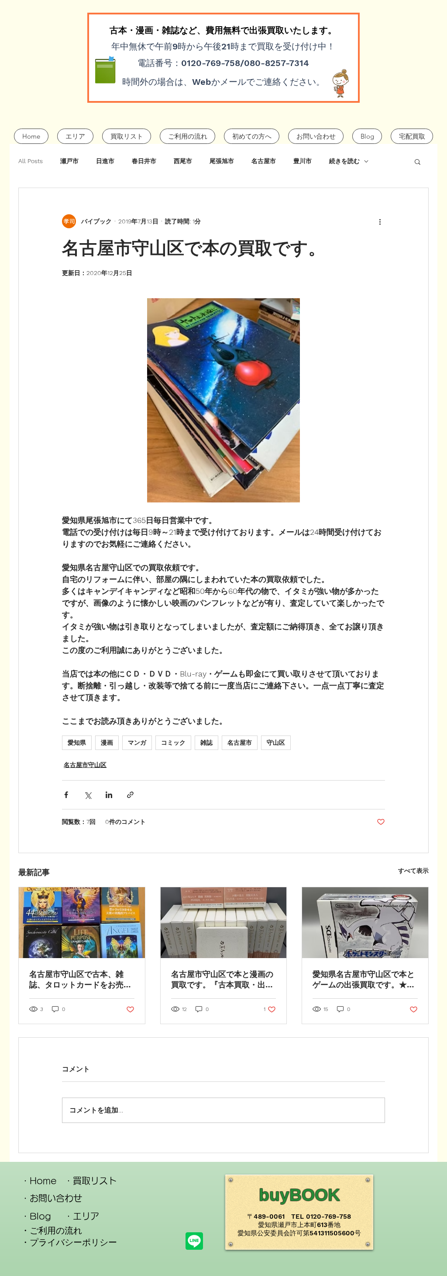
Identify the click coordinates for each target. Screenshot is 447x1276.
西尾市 (183, 160)
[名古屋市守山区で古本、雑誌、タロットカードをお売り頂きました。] (82, 922)
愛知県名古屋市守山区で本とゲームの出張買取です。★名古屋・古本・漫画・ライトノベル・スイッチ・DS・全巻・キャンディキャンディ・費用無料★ (364, 979)
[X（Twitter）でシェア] (87, 795)
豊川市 (302, 160)
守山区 (276, 742)
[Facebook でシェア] (66, 795)
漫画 (107, 742)
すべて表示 (413, 870)
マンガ (137, 742)
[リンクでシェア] (130, 795)
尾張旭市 (222, 160)
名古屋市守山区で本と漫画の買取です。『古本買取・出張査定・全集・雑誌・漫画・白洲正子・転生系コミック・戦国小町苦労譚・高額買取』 (222, 979)
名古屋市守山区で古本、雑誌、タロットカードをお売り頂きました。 (80, 979)
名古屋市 (263, 160)
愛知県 (77, 742)
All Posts (30, 160)
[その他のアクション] (380, 221)
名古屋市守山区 (85, 764)
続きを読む (344, 160)
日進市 (105, 160)
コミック (173, 742)
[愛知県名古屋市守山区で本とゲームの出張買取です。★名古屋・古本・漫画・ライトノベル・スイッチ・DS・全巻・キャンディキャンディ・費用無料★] (365, 922)
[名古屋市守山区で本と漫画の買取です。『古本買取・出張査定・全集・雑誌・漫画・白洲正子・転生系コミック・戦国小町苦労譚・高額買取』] (224, 922)
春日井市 (144, 160)
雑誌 (206, 742)
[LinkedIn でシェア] (109, 795)
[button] (417, 161)
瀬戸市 (69, 160)
